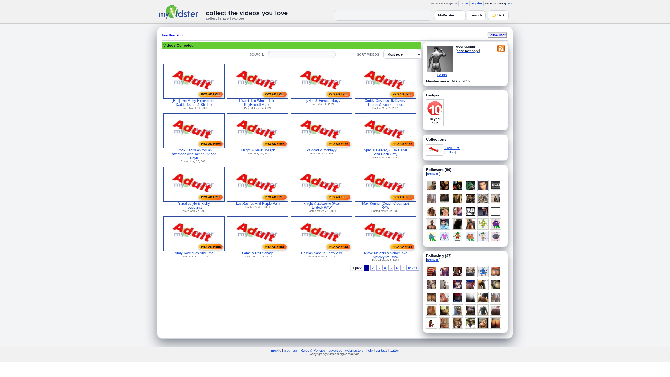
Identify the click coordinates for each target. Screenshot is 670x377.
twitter (394, 350)
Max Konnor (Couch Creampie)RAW (385, 205)
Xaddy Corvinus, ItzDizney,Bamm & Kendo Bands (385, 103)
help (369, 350)
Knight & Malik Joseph (258, 150)
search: (257, 54)
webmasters (354, 350)
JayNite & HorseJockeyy (321, 101)
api (295, 350)
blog (287, 350)
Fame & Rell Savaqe (257, 253)
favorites (452, 148)
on (510, 3)
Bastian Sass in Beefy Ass (321, 253)
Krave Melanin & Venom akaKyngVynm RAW (385, 255)
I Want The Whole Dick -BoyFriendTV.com (257, 103)
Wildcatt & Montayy (322, 150)
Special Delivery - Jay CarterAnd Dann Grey (385, 152)
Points (442, 75)
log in (464, 3)
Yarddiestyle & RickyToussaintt (194, 205)
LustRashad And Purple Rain (258, 204)
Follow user (497, 35)
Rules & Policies (313, 350)
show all (433, 174)
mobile (276, 350)
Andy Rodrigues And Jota (194, 253)
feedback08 (172, 35)
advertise (335, 350)
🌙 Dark (498, 15)
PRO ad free (211, 94)
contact (381, 350)
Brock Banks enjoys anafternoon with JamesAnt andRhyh (194, 154)
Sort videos (368, 54)
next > (413, 268)
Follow (450, 152)
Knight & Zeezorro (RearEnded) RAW (321, 205)
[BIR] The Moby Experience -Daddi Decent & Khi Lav (194, 103)
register (476, 3)
